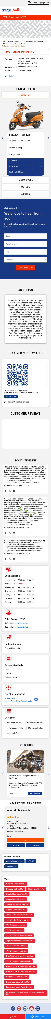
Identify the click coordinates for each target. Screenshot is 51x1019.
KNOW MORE (14, 161)
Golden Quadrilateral (14, 861)
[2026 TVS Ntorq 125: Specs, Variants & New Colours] (25, 761)
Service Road (11, 866)
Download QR (11, 397)
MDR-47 (30, 861)
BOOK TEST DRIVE (16, 172)
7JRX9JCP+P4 (10, 698)
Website (15, 845)
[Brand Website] (37, 1008)
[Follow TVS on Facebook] (13, 1008)
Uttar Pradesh (22, 623)
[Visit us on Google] (19, 1008)
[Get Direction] (36, 701)
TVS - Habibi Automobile (18, 810)
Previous (3, 138)
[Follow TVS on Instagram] (25, 1008)
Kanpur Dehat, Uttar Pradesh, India (18, 701)
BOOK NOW (13, 166)
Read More (35, 794)
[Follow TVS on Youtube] (31, 1008)
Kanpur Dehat (22, 627)
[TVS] (11, 10)
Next (48, 138)
